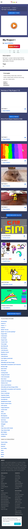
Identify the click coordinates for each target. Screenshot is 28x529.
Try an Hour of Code (7, 318)
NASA (2, 411)
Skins (2, 450)
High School (18, 501)
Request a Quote (19, 514)
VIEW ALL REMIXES (14, 116)
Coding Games (4, 493)
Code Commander (5, 376)
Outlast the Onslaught (6, 381)
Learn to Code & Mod (7, 439)
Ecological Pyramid (5, 397)
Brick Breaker (4, 348)
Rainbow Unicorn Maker (7, 305)
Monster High (4, 366)
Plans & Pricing (18, 485)
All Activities (4, 321)
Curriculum (17, 476)
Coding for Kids (6, 7)
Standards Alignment (20, 507)
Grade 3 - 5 (3, 325)
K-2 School (17, 504)
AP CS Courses (18, 502)
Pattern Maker (4, 422)
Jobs (2, 481)
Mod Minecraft (4, 346)
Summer (17, 488)
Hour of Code (4, 509)
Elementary (17, 497)
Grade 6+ (3, 327)
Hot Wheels (3, 337)
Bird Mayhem (4, 415)
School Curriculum (19, 494)
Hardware (3, 436)
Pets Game (3, 370)
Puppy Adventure (5, 407)
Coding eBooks (4, 486)
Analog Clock (4, 434)
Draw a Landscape (5, 393)
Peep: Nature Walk (5, 430)
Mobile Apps (4, 483)
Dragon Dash (4, 340)
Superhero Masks (5, 395)
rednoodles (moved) (7, 284)
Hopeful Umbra (6, 261)
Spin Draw (3, 419)
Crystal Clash (4, 409)
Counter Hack (4, 342)
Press (2, 480)
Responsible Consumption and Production (11, 364)
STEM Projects (18, 512)
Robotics (3, 446)
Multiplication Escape (6, 401)
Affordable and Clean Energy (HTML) (9, 387)
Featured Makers (19, 483)
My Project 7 (4, 160)
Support (3, 478)
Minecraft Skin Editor (6, 497)
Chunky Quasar (6, 237)
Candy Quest (4, 335)
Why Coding (18, 481)
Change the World (5, 374)
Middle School (18, 499)
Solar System (4, 405)
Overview (17, 475)
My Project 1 (4, 108)
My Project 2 (4, 207)
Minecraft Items (4, 504)
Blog (2, 475)
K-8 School (17, 506)
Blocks (2, 454)
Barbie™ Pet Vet (4, 329)
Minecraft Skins (4, 496)
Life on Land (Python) (6, 385)
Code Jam (3, 507)
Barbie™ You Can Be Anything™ (8, 331)
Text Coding (4, 448)
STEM (2, 426)
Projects (14, 7)
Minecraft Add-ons (5, 502)
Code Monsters (4, 350)
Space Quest (4, 368)
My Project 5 (4, 183)
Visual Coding (4, 442)
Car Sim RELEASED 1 (6, 235)
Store (2, 488)
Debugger (3, 424)
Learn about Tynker (14, 13)
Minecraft (3, 444)
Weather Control (5, 352)
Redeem (17, 480)
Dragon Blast (4, 333)
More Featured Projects (14, 313)
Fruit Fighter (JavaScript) (7, 358)
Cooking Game (4, 372)
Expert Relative (9, 43)
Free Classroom (18, 496)
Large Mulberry (6, 307)
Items (2, 452)
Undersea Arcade (5, 417)
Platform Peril (4, 383)
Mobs (2, 456)
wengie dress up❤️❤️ (6, 259)
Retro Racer (3, 378)
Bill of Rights (4, 432)
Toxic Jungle (4, 344)
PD (15, 509)
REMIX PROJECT (14, 46)
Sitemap (3, 485)
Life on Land (4, 360)
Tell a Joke (3, 413)
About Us (3, 476)
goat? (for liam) (5, 282)
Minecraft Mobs (4, 499)
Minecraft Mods (4, 506)
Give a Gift (17, 478)
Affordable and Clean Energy (7, 362)
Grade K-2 (3, 323)
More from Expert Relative (14, 215)
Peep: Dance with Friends (7, 428)
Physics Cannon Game (6, 403)
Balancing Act (4, 354)
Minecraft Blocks (5, 501)
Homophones (4, 399)
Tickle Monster (4, 356)
